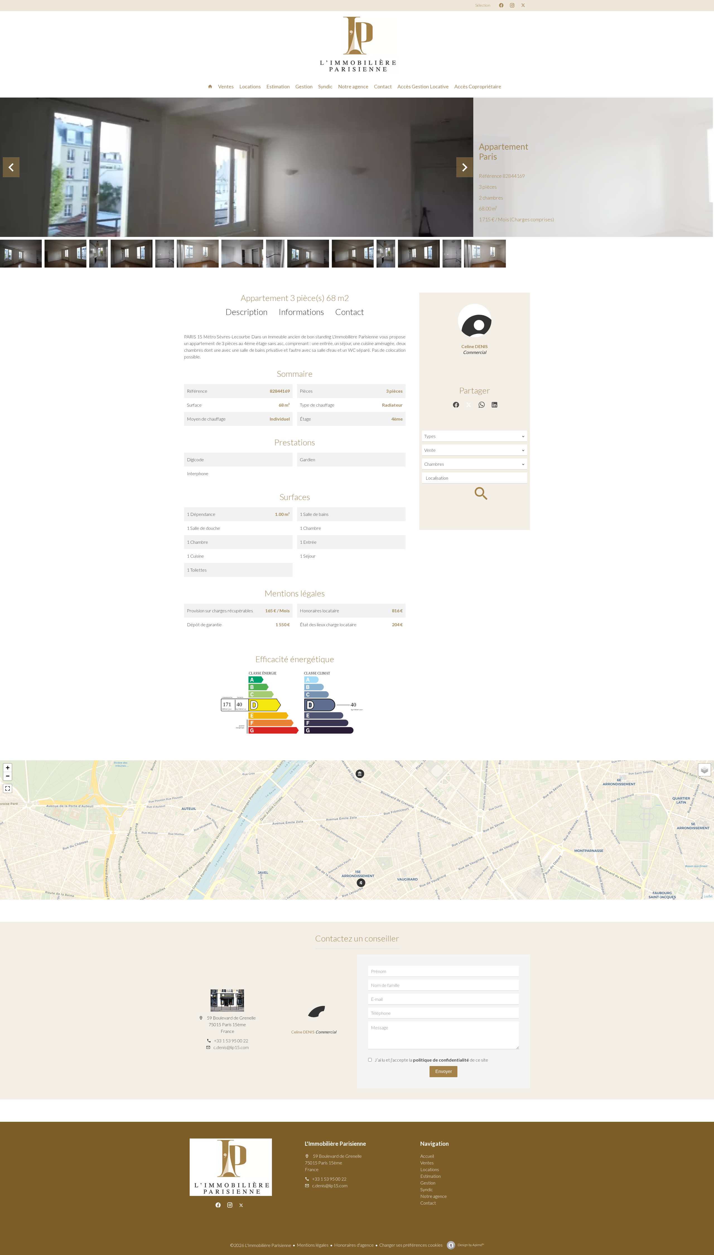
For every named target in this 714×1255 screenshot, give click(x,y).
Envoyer (443, 1071)
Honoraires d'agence (354, 1244)
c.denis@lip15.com (231, 1047)
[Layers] (704, 770)
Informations (301, 312)
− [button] (7, 776)
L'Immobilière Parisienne (335, 1143)
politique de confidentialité (441, 1059)
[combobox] (474, 436)
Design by (470, 1245)
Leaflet (708, 896)
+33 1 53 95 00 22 (231, 1040)
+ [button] (7, 767)
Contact (349, 312)
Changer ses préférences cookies (411, 1244)
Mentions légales (313, 1244)
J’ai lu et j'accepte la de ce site (431, 1059)
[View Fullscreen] (7, 788)
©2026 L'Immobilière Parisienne (260, 1245)
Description (246, 312)
